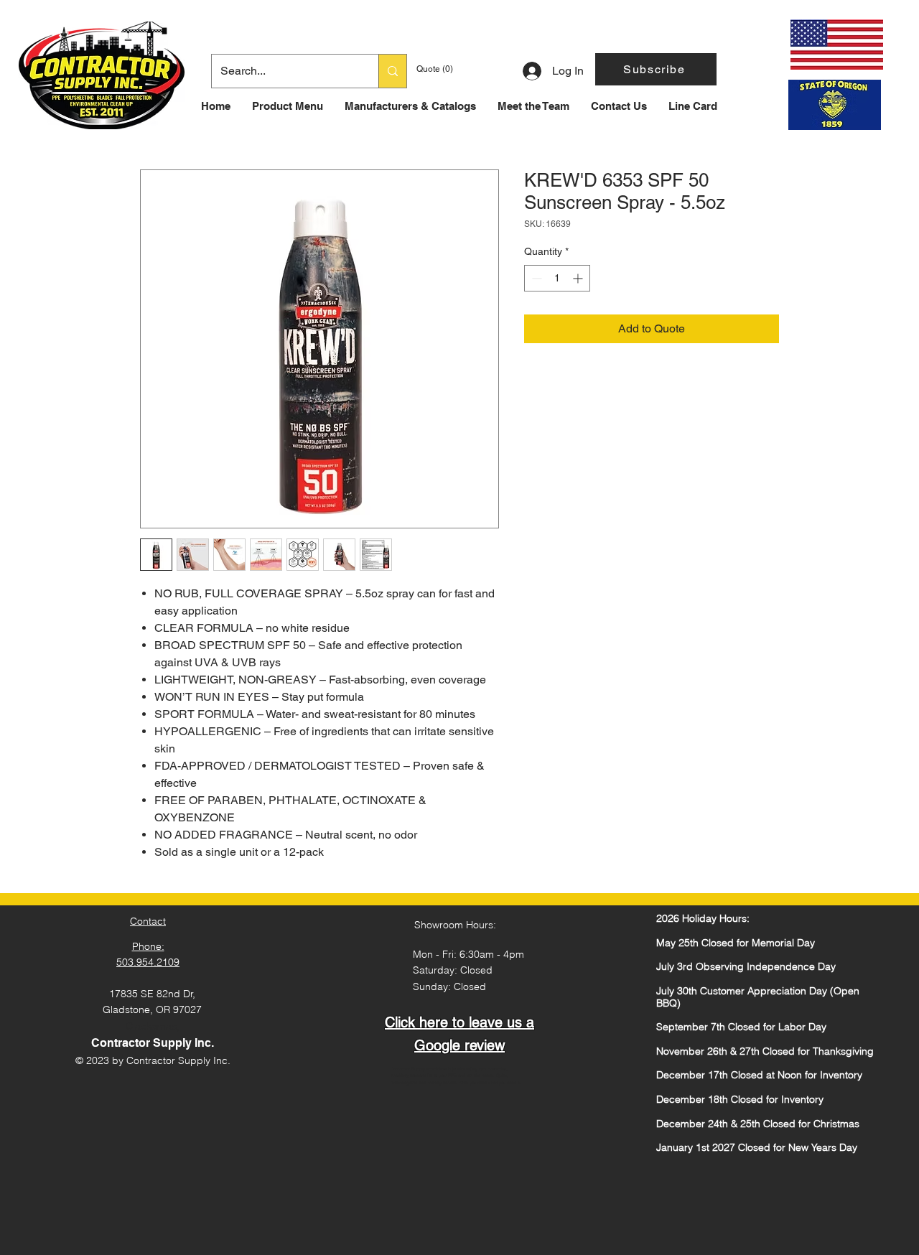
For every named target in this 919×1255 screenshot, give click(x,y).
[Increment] (579, 278)
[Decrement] (535, 278)
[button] (656, 69)
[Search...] (392, 71)
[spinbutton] (557, 278)
